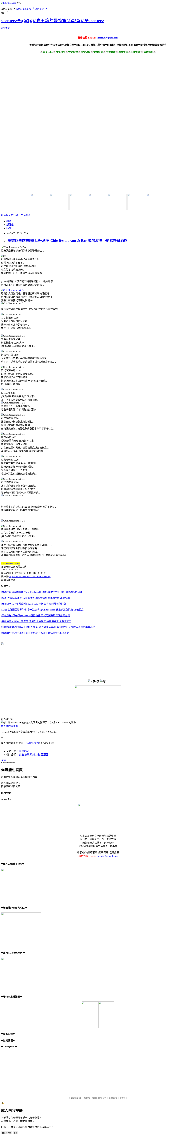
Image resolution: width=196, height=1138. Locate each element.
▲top (4, 759)
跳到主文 (5, 28)
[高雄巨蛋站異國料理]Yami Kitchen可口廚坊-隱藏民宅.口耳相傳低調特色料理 (41, 592)
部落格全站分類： (11, 215)
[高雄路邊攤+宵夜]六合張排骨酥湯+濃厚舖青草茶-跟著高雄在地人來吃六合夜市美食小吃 (48, 627)
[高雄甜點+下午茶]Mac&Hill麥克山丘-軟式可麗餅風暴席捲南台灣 (35, 615)
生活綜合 (26, 215)
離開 (15, 1133)
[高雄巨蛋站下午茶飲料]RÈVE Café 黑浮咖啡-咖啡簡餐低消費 (33, 604)
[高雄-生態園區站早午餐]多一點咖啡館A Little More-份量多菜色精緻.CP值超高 (42, 609)
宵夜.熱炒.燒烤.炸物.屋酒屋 (33, 754)
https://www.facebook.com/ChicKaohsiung (30, 576)
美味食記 (24, 751)
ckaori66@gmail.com (107, 37)
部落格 (10, 224)
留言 (36, 743)
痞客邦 (30, 743)
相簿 (8, 221)
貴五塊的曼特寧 (9, 726)
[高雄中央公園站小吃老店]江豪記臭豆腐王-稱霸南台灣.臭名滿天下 (36, 621)
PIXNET (78, 1098)
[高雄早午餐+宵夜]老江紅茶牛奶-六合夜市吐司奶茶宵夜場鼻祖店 (35, 633)
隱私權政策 (113, 1098)
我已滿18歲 (6, 1133)
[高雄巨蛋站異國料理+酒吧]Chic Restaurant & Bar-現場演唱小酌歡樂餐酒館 (66, 241)
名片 (8, 228)
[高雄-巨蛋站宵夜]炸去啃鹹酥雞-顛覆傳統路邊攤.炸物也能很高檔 (35, 598)
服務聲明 (123, 1098)
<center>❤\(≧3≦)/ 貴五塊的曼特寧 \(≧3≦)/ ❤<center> (52, 20)
